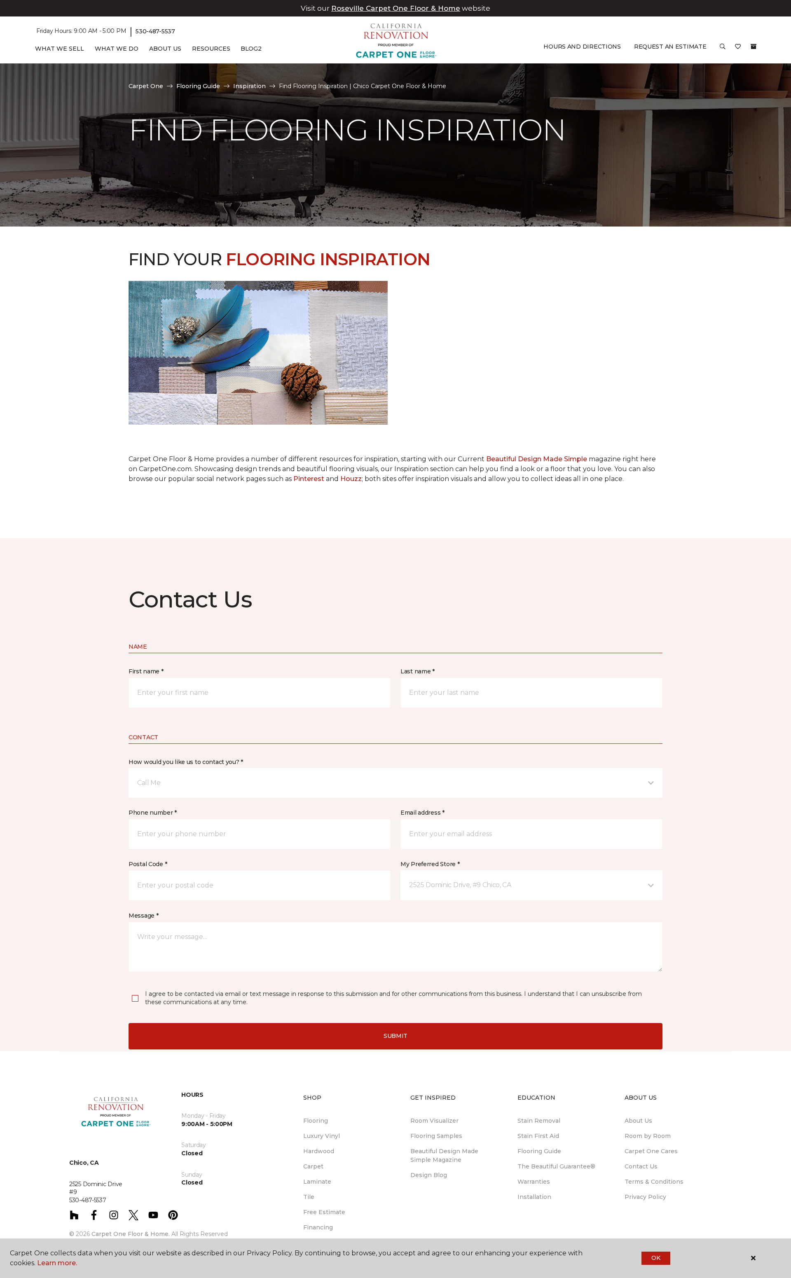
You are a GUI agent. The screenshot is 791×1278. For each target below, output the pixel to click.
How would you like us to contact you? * (186, 762)
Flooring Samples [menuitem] (436, 1136)
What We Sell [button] (59, 48)
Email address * (422, 812)
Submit (395, 1036)
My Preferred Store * (429, 864)
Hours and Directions (581, 46)
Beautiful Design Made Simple (535, 459)
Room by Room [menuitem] (648, 1136)
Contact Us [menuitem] (641, 1166)
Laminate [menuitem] (317, 1181)
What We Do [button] (116, 48)
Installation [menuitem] (534, 1197)
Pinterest (308, 479)
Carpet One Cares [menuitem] (651, 1151)
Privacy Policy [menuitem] (645, 1197)
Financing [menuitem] (318, 1227)
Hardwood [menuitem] (318, 1151)
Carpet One (146, 86)
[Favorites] (738, 49)
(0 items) (753, 46)
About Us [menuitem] (638, 1120)
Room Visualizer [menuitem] (434, 1120)
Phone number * (153, 812)
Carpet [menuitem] (313, 1166)
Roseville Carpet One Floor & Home (395, 8)
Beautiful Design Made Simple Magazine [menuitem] (444, 1155)
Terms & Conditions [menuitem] (654, 1181)
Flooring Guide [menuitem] (539, 1151)
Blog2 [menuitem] (251, 48)
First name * (146, 671)
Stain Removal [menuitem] (538, 1120)
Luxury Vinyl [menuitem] (321, 1136)
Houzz (351, 479)
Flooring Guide (198, 86)
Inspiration (249, 86)
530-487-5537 (155, 31)
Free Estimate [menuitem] (324, 1212)
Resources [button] (211, 48)
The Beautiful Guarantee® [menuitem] (556, 1166)
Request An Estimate (670, 46)
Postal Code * (148, 864)
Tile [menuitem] (308, 1197)
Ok (655, 1258)
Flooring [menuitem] (315, 1120)
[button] (722, 49)
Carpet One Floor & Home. (130, 1234)
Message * (143, 915)
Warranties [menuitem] (533, 1181)
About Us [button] (165, 48)
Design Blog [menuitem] (428, 1175)
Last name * (417, 671)
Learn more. (57, 1263)
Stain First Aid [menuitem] (538, 1136)
